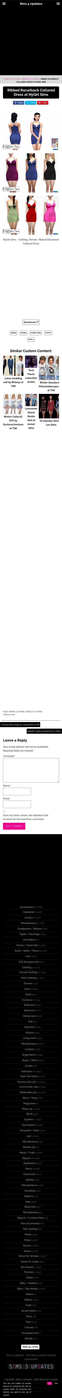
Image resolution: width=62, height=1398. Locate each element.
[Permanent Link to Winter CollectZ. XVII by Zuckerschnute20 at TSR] (13, 412)
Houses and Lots (26, 1081)
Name (7, 785)
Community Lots (28, 1086)
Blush (29, 1113)
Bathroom (29, 1005)
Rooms (27, 1245)
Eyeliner (28, 1119)
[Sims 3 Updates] (31, 1366)
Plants (28, 1234)
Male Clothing (28, 977)
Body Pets (30, 1206)
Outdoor (29, 1049)
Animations (29, 939)
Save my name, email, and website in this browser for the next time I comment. (25, 817)
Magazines (29, 1103)
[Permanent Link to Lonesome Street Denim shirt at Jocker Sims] (31, 404)
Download (30, 322)
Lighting (29, 1179)
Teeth (29, 1305)
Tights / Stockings (29, 934)
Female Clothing (30, 79)
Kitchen (30, 1032)
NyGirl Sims (36, 333)
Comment (9, 756)
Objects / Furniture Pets (30, 1217)
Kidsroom (29, 1027)
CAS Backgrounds (29, 961)
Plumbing (30, 1190)
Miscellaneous (29, 923)
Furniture (27, 1000)
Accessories (26, 907)
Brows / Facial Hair (27, 945)
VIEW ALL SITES (30, 1347)
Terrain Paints (28, 1310)
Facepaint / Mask (29, 1130)
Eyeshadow (28, 1125)
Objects (26, 1158)
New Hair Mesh (28, 1076)
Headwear (28, 912)
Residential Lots (28, 1092)
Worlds (29, 1338)
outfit (48, 333)
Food (28, 994)
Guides (29, 1065)
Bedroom (29, 1010)
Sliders (29, 1294)
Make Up (27, 1109)
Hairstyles (26, 1071)
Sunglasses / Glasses (30, 928)
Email (7, 798)
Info (56, 1383)
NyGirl (23, 333)
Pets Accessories (30, 1223)
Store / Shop (29, 1097)
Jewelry (28, 917)
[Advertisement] (31, 41)
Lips (28, 1136)
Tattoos (28, 1299)
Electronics (29, 1174)
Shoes (27, 1251)
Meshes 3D (29, 1147)
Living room (29, 1038)
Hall (30, 1021)
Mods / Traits (27, 1152)
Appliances (29, 1163)
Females (28, 1272)
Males (29, 1277)
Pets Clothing (30, 1229)
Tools (29, 1316)
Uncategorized (29, 1333)
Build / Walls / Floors (27, 950)
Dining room (29, 1016)
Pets (28, 1201)
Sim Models (27, 1267)
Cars (28, 956)
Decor (28, 1168)
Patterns (28, 1196)
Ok (49, 1383)
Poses (27, 1240)
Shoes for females (29, 1256)
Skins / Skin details (27, 1288)
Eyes (27, 989)
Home (6, 79)
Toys (28, 1321)
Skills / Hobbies (28, 1283)
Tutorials (29, 1327)
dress (13, 333)
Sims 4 (31, 339)
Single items (29, 1054)
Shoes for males (30, 1261)
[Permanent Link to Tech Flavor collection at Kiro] (31, 366)
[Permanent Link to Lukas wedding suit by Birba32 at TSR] (13, 374)
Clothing (15, 79)
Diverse (28, 983)
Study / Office (29, 1060)
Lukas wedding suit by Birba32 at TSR (13, 382)
